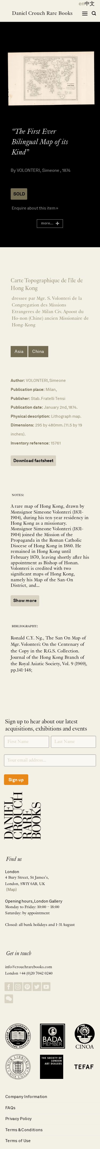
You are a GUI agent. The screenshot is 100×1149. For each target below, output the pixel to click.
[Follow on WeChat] (9, 998)
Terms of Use (18, 1140)
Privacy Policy (18, 1118)
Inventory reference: (30, 443)
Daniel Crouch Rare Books (42, 13)
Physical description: (30, 416)
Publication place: (28, 389)
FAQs (10, 1107)
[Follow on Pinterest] (27, 986)
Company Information (26, 1096)
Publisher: (20, 398)
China (38, 351)
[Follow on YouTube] (46, 986)
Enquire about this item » (35, 208)
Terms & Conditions (24, 1129)
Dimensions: (22, 425)
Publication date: (27, 407)
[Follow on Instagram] (18, 986)
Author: (18, 380)
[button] (85, 13)
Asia (19, 351)
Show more (25, 600)
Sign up (16, 779)
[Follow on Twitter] (37, 986)
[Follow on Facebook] (9, 986)
